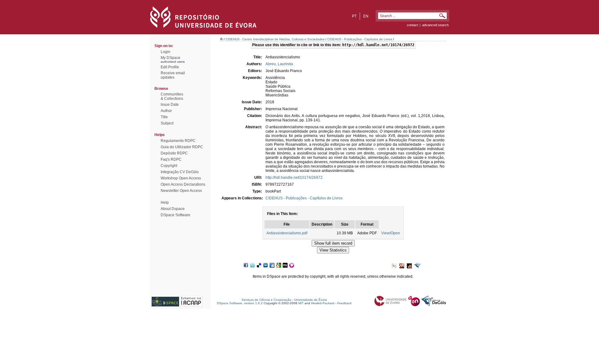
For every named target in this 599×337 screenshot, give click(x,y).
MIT (301, 303)
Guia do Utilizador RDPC (182, 147)
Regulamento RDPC (178, 141)
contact (412, 25)
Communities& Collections (172, 96)
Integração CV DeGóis (180, 172)
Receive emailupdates (173, 75)
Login (165, 52)
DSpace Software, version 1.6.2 (240, 303)
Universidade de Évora (310, 299)
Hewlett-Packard (322, 303)
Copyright (169, 166)
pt (354, 16)
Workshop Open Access (181, 178)
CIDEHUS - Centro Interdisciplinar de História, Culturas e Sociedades (275, 39)
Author (166, 111)
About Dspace (173, 209)
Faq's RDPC (171, 159)
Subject (167, 123)
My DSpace (170, 58)
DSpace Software (175, 215)
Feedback (344, 303)
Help (165, 202)
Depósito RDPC (174, 153)
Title (164, 117)
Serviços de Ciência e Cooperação (266, 299)
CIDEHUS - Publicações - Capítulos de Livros (359, 39)
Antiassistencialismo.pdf (286, 233)
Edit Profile (170, 67)
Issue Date (170, 104)
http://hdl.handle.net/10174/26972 (294, 177)
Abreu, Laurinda (279, 64)
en (365, 16)
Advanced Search (435, 25)
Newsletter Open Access (181, 190)
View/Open (390, 233)
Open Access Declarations (183, 184)
